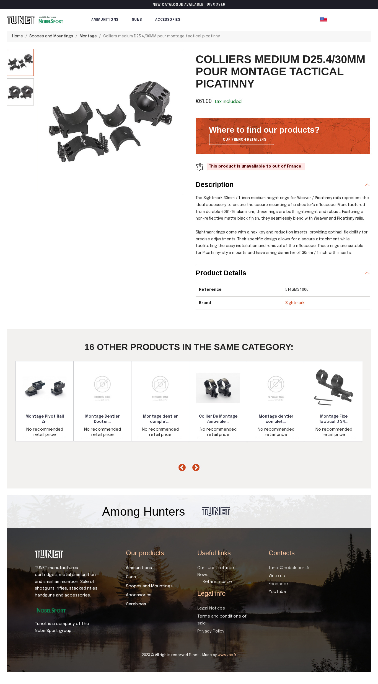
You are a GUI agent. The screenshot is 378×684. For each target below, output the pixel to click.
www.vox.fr (227, 655)
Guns (137, 20)
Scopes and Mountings (149, 586)
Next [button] (194, 466)
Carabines (136, 604)
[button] (216, 5)
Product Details (221, 273)
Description (215, 184)
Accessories (167, 20)
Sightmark (294, 303)
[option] (45, 401)
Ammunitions (104, 20)
